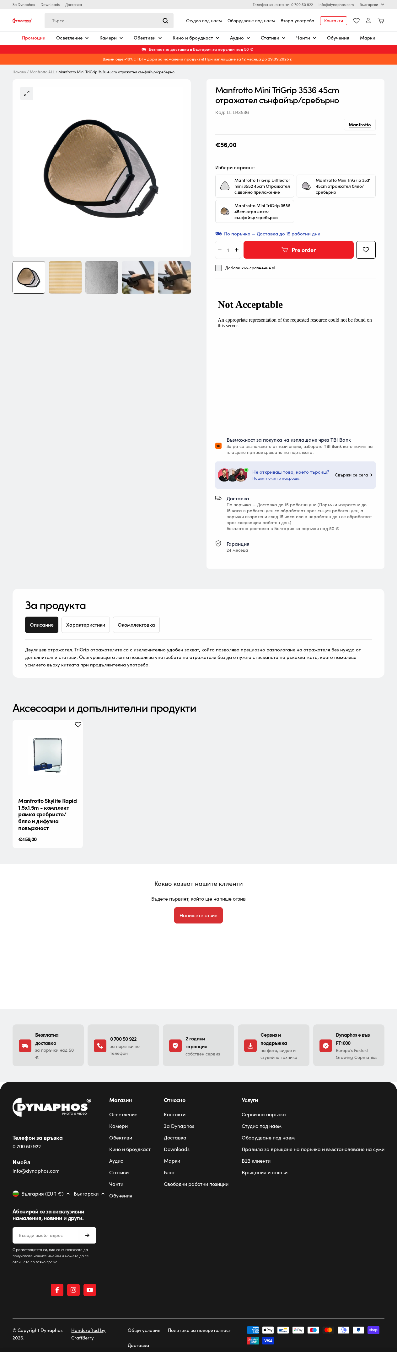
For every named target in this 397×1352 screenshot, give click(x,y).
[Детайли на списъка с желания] (356, 21)
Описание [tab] (42, 624)
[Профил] (368, 20)
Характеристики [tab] (85, 624)
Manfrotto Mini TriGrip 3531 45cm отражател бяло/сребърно (343, 186)
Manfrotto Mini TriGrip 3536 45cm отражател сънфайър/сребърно (262, 211)
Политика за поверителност (199, 1330)
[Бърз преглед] (73, 734)
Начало (19, 72)
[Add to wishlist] (366, 250)
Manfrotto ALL (42, 72)
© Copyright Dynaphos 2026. (38, 1334)
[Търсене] (165, 21)
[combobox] (109, 20)
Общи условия (144, 1330)
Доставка (73, 4)
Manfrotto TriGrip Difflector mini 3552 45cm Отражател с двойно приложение (262, 186)
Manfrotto (360, 124)
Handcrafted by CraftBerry (88, 1334)
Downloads (50, 4)
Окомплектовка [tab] (136, 624)
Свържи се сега (351, 475)
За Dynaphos (24, 4)
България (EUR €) (42, 1194)
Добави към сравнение (248, 268)
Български (369, 4)
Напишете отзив (198, 915)
